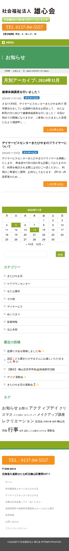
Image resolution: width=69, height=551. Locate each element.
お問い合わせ (12, 521)
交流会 (39, 421)
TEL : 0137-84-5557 (28, 460)
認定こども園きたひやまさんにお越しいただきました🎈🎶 (35, 360)
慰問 (54, 421)
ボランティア (30, 415)
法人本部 (12, 329)
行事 (13, 429)
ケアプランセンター (18, 283)
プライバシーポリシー (16, 528)
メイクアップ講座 (51, 414)
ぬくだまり (13, 314)
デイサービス (31, 97)
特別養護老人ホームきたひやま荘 (21, 488)
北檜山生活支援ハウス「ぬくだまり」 (24, 501)
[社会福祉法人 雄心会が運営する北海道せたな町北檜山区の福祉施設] (29, 8)
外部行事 (47, 421)
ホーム (8, 481)
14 (34, 230)
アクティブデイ (44, 407)
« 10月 (29, 244)
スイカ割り (18, 415)
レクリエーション (18, 420)
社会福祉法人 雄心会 (30, 542)
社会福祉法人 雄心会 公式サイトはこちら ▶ (26, 19)
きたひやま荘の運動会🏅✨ (23, 384)
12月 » (39, 244)
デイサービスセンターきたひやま (21, 495)
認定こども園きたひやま (35, 430)
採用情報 (9, 514)
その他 (11, 299)
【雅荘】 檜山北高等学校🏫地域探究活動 (31, 369)
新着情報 (12, 322)
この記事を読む (55, 129)
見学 (21, 430)
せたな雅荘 (13, 291)
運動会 (51, 430)
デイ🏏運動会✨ (16, 377)
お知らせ (10, 407)
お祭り (23, 408)
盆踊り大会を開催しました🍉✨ (25, 351)
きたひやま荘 (15, 276)
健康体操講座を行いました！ (21, 91)
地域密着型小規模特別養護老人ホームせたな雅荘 (29, 508)
